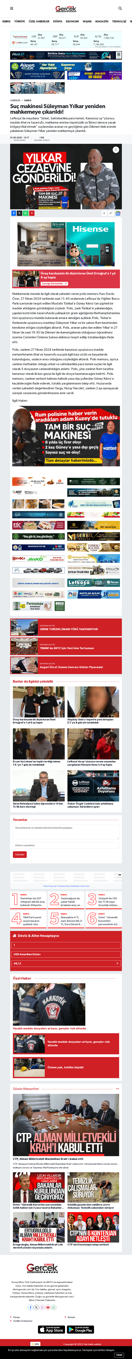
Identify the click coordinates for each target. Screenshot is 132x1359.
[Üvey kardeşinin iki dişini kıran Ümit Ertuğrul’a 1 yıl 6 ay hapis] (39, 701)
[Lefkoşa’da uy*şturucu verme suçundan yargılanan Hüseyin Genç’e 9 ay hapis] (93, 744)
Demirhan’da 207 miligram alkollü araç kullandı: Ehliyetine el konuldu (32, 902)
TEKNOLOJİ (119, 21)
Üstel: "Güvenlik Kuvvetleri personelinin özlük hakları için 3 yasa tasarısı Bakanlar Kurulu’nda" (109, 921)
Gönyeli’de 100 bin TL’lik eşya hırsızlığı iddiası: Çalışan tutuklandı (109, 902)
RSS (37, 1344)
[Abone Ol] (118, 213)
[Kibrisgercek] (66, 8)
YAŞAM (87, 21)
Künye (16, 1317)
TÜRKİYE (19, 21)
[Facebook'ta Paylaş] (13, 213)
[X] (36, 1307)
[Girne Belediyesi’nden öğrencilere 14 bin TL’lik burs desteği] (39, 786)
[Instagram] (42, 1307)
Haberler (15, 100)
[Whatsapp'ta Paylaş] (25, 213)
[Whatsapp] (53, 1307)
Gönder (20, 854)
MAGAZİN (101, 21)
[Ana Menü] (11, 8)
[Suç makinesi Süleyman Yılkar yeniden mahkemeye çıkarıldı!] (66, 176)
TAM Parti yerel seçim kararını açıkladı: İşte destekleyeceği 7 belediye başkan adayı (33, 921)
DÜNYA (57, 21)
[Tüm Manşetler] (117, 1089)
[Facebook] (30, 1307)
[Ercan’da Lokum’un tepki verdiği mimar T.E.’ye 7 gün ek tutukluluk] (39, 744)
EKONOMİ (72, 21)
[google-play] (80, 1329)
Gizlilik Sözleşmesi (22, 1321)
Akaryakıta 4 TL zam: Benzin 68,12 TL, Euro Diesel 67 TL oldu (71, 921)
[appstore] (51, 1329)
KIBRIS (6, 21)
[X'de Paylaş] (19, 213)
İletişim (71, 1317)
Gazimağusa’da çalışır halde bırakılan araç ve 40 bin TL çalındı (70, 902)
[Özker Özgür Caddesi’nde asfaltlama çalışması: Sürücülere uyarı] (93, 786)
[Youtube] (48, 1307)
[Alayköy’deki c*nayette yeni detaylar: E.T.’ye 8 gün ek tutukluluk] (93, 701)
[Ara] (120, 9)
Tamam (119, 1355)
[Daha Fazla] (31, 213)
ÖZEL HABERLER (39, 21)
